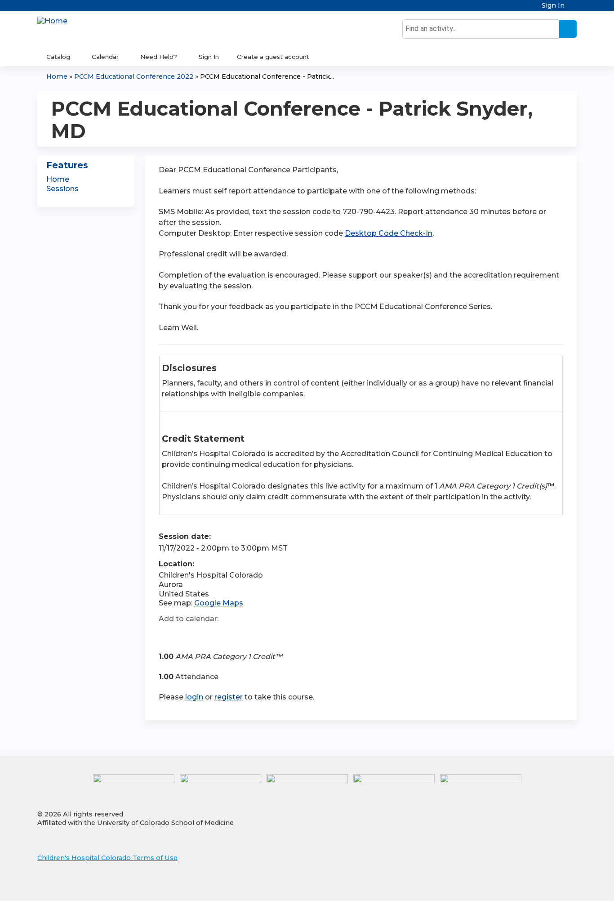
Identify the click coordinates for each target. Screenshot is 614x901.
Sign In (553, 5)
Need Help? (158, 56)
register (228, 697)
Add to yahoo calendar (188, 635)
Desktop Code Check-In (388, 233)
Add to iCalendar (208, 634)
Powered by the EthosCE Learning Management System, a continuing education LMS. (545, 885)
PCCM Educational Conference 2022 (133, 76)
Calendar (105, 56)
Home (56, 76)
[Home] (52, 21)
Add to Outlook (230, 635)
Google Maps (218, 603)
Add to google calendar (168, 635)
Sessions (62, 188)
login (194, 697)
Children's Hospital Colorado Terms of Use (107, 858)
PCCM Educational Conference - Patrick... (267, 76)
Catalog (58, 56)
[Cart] (574, 8)
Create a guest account (273, 56)
